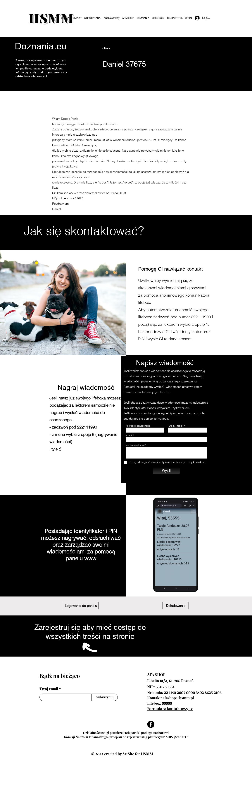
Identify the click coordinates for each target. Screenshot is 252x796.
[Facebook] (150, 724)
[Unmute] (166, 585)
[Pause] (159, 585)
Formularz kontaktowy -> (170, 708)
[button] (112, 18)
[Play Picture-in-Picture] (190, 585)
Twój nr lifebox (175, 426)
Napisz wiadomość (136, 445)
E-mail (129, 435)
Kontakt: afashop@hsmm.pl (170, 697)
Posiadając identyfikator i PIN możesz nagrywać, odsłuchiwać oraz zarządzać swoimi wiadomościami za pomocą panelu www (81, 545)
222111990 (201, 316)
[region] (137, 49)
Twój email (48, 689)
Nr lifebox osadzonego (138, 426)
